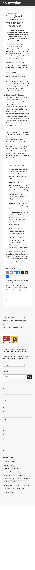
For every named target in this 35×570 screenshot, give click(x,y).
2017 (4, 423)
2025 (4, 392)
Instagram (20, 151)
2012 (4, 442)
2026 (4, 388)
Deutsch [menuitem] (6, 365)
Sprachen (18, 485)
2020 (4, 412)
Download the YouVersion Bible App (14, 351)
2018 (4, 419)
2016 (4, 427)
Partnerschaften (19, 482)
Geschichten (8, 475)
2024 (4, 396)
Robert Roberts (14, 169)
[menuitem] (8, 283)
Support (26, 485)
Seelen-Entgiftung (15, 212)
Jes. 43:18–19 (23, 39)
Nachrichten (13, 300)
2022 (4, 404)
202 (4, 450)
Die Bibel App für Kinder (11, 468)
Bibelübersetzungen (10, 465)
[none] (14, 365)
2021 (4, 408)
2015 (4, 431)
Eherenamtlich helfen (10, 472)
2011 (4, 446)
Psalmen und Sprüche (16, 229)
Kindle (19, 478)
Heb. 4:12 (23, 158)
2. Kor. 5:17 (24, 49)
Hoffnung (12, 203)
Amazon (6, 461)
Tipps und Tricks (9, 488)
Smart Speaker (8, 485)
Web (12, 492)
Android (13, 461)
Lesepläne (26, 478)
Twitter (10, 148)
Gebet (21, 472)
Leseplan (17, 109)
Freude (11, 194)
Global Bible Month (22, 358)
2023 (4, 400)
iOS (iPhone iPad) (9, 478)
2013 (4, 438)
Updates (6, 492)
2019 (4, 415)
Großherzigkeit (19, 475)
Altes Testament (15, 238)
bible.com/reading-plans (13, 261)
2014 (4, 435)
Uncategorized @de (22, 488)
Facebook (9, 151)
